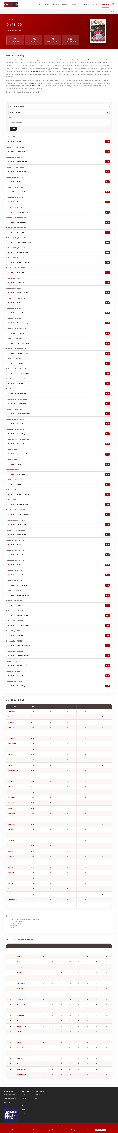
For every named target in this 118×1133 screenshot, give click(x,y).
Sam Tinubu (11, 872)
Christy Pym (11, 829)
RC (85, 706)
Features (84, 4)
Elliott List (10, 786)
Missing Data (37, 1094)
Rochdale (19, 1042)
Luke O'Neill (11, 808)
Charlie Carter (11, 738)
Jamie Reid (11, 845)
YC (67, 706)
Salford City (20, 999)
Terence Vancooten (13, 888)
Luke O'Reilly (11, 813)
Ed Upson (10, 883)
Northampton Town (22, 967)
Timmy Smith (11, 861)
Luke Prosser (11, 824)
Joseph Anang (12, 711)
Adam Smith (11, 851)
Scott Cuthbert (12, 759)
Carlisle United (20, 1053)
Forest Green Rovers (22, 951)
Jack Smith (11, 856)
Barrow (19, 1063)
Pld (33, 706)
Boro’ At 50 (105, 4)
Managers (47, 4)
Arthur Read (11, 835)
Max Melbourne (12, 797)
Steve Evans (35, 86)
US (102, 706)
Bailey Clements (12, 743)
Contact (36, 1098)
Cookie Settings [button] (87, 1130)
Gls (50, 706)
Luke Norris (11, 802)
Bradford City (20, 1020)
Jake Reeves (11, 840)
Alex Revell (92, 60)
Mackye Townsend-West (14, 878)
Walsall (19, 1031)
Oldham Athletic (21, 1069)
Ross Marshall (11, 792)
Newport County (21, 1004)
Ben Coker (11, 754)
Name (15, 706)
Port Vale (19, 972)
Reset (13, 129)
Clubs (39, 4)
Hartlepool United (21, 1037)
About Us (94, 4)
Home (95, 12)
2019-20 (31, 83)
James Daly (11, 765)
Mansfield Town (21, 983)
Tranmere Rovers (21, 994)
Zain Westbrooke (12, 899)
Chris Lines (11, 781)
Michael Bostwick (12, 732)
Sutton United (20, 988)
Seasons (64, 4)
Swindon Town (21, 977)
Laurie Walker (11, 894)
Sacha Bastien (11, 727)
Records (74, 4)
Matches (24, 1098)
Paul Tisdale (34, 71)
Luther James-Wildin (13, 770)
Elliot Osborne (11, 818)
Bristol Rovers (20, 961)
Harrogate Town (21, 1047)
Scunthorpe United (21, 1074)
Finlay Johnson (12, 775)
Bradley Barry (11, 722)
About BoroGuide (7, 1102)
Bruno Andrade (12, 716)
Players (55, 4)
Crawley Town (20, 1010)
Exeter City (19, 956)
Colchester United (21, 1026)
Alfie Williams (11, 904)
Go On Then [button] (101, 1130)
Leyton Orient (20, 1015)
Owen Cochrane (12, 749)
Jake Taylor (11, 867)
